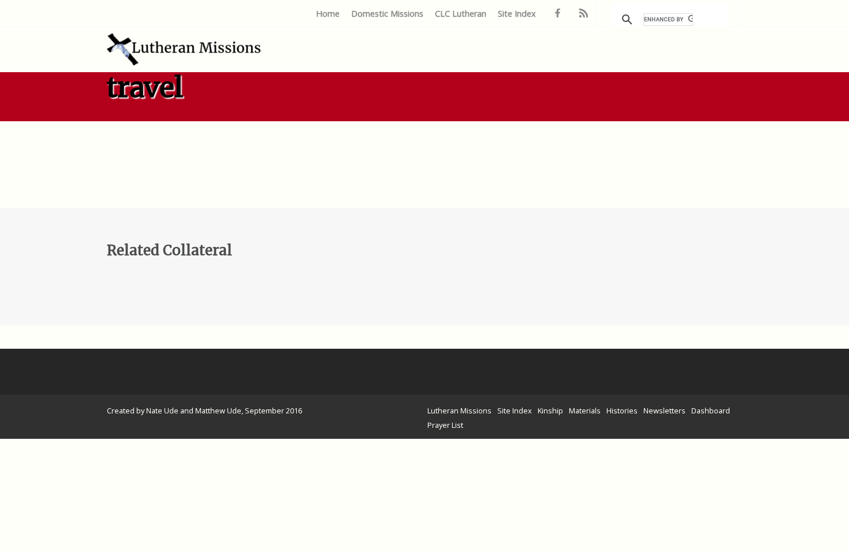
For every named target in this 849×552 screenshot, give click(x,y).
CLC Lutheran (460, 13)
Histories (622, 410)
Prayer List (445, 425)
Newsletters (664, 410)
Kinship (550, 410)
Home (328, 13)
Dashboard (710, 410)
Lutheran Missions (459, 410)
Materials (585, 410)
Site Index (517, 13)
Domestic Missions (387, 13)
